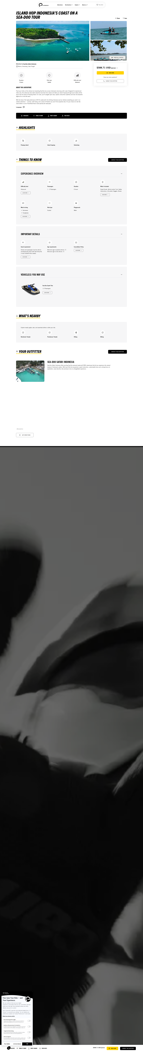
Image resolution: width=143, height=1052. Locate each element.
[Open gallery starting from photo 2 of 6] (108, 30)
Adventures (60, 4)
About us (84, 4)
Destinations (68, 4)
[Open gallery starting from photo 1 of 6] (52, 41)
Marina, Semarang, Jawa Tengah (26, 66)
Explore (77, 4)
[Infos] (117, 68)
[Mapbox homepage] (20, 429)
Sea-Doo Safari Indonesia (29, 64)
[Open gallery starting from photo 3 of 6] (108, 50)
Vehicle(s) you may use (33, 274)
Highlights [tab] (25, 115)
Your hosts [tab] (67, 115)
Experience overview (32, 173)
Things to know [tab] (39, 115)
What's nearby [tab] (53, 115)
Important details (30, 234)
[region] (71, 408)
